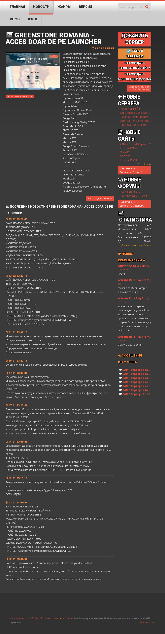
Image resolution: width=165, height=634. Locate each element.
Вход (32, 19)
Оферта (69, 618)
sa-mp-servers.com (19, 618)
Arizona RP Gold (129, 160)
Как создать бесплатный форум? (132, 203)
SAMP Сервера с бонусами (140, 373)
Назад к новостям (100, 198)
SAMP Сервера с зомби (138, 386)
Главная (17, 7)
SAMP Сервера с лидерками (141, 381)
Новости (41, 7)
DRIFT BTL (126, 156)
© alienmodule (147, 622)
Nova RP (125, 152)
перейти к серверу (20, 96)
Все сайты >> (144, 164)
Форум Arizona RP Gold (133, 195)
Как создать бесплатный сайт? (131, 170)
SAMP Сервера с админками (141, 377)
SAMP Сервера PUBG (136, 394)
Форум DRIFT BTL (130, 191)
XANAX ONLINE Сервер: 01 (135, 144)
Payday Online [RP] (130, 108)
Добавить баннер (139, 88)
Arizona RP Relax (129, 148)
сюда (61, 618)
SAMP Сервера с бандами (139, 390)
